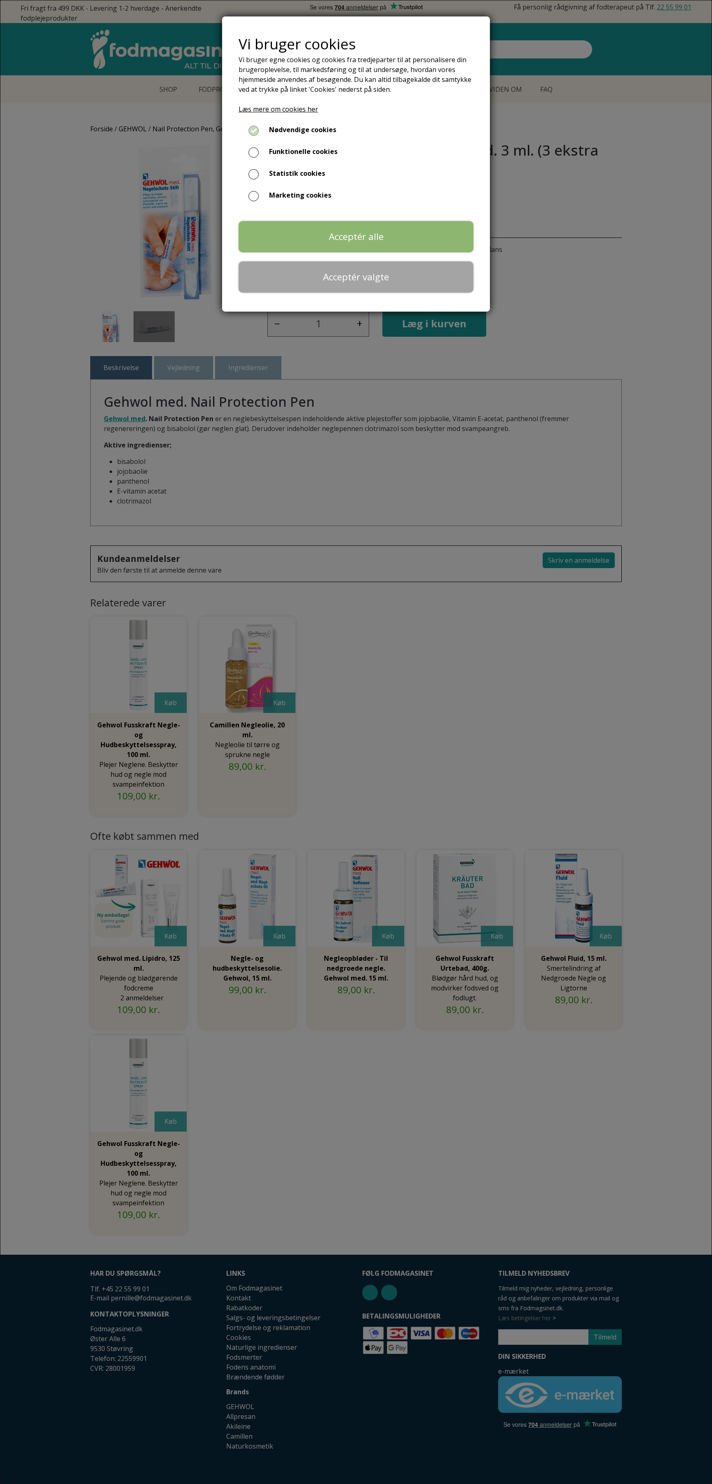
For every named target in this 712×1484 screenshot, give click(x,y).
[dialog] (356, 742)
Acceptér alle (356, 236)
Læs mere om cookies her (278, 109)
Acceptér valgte (356, 276)
